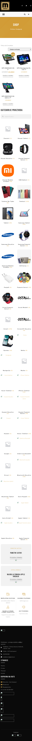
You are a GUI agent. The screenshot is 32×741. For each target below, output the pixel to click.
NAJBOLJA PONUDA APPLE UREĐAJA (16, 575)
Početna (12, 29)
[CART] (28, 14)
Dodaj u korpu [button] (8, 75)
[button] (3, 14)
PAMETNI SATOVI (16, 553)
